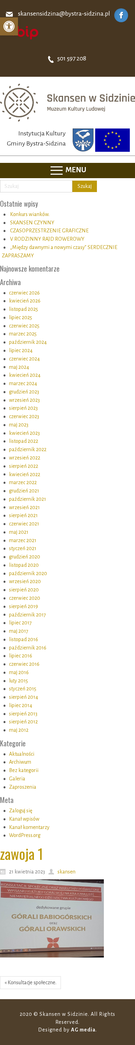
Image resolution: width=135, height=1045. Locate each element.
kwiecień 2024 (24, 375)
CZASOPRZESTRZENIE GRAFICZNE (49, 230)
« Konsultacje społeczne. (30, 982)
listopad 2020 (24, 565)
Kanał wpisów (24, 819)
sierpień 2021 (23, 515)
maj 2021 (18, 532)
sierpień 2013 (23, 713)
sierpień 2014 (23, 697)
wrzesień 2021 (24, 507)
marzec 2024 (23, 383)
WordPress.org (24, 835)
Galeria (17, 778)
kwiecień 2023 (24, 433)
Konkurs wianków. (30, 214)
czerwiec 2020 (24, 598)
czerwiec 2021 (24, 523)
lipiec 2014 (20, 705)
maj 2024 (19, 367)
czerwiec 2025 (24, 326)
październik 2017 (27, 614)
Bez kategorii (23, 770)
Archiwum (20, 762)
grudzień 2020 (24, 556)
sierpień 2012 (23, 721)
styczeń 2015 (22, 688)
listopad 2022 (23, 441)
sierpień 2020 (24, 589)
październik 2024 (28, 342)
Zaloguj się (20, 810)
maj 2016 (19, 672)
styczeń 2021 (22, 548)
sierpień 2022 (23, 466)
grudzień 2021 (24, 491)
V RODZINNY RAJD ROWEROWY (47, 239)
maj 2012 (18, 730)
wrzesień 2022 (24, 458)
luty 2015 (18, 680)
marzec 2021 (22, 540)
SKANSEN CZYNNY (32, 222)
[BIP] (22, 32)
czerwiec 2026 (24, 293)
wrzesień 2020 (25, 581)
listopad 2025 (23, 309)
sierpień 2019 (23, 606)
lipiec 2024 (21, 350)
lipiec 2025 (20, 317)
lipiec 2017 (20, 622)
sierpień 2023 (23, 408)
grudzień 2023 (24, 392)
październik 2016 (27, 647)
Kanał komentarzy (29, 827)
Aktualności (21, 754)
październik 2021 (27, 499)
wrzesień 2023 (24, 400)
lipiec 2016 (20, 655)
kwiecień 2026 (24, 301)
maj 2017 (18, 631)
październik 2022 (27, 449)
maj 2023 (18, 425)
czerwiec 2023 (24, 416)
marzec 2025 (23, 334)
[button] (9, 26)
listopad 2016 (23, 639)
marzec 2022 (23, 482)
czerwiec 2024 (24, 359)
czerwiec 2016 (24, 664)
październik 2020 (28, 573)
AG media (83, 1029)
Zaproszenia (22, 787)
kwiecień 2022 (24, 474)
